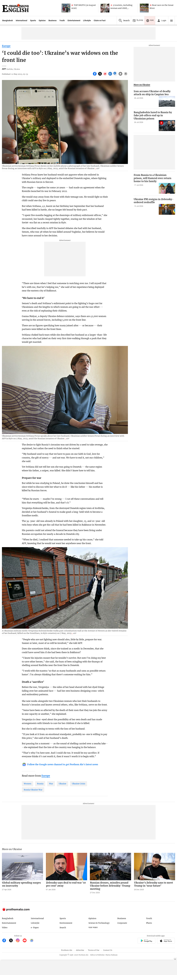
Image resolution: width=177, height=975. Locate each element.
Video (4, 927)
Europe (6, 45)
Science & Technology (99, 923)
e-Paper (35, 927)
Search (63, 927)
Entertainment (74, 20)
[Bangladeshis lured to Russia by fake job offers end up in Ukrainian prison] (167, 125)
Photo (149, 923)
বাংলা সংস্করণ (93, 927)
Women (27, 783)
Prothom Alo (66, 950)
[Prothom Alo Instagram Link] (18, 940)
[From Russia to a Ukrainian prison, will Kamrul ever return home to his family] (167, 188)
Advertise (80, 950)
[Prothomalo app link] (146, 941)
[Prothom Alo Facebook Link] (5, 940)
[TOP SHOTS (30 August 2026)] (65, 8)
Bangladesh (7, 20)
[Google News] (31, 941)
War (51, 783)
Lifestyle (87, 20)
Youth (62, 20)
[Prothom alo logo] (16, 910)
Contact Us (107, 950)
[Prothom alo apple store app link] (166, 941)
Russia (40, 783)
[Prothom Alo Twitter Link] (12, 940)
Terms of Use (93, 950)
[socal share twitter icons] (100, 75)
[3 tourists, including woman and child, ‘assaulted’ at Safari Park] (105, 8)
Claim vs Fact (100, 20)
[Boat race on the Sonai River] (144, 8)
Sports (33, 20)
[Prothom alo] (15, 8)
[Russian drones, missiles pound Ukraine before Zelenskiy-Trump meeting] (110, 866)
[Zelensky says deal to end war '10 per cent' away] (66, 866)
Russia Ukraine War (33, 789)
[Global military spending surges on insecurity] (22, 866)
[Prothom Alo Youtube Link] (25, 940)
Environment (66, 923)
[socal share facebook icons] (95, 75)
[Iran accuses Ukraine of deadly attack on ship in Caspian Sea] (167, 101)
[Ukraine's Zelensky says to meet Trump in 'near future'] (154, 866)
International (21, 20)
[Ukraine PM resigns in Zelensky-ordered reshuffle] (167, 209)
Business (53, 20)
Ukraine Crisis (78, 783)
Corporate (122, 923)
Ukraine (62, 783)
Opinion (42, 20)
